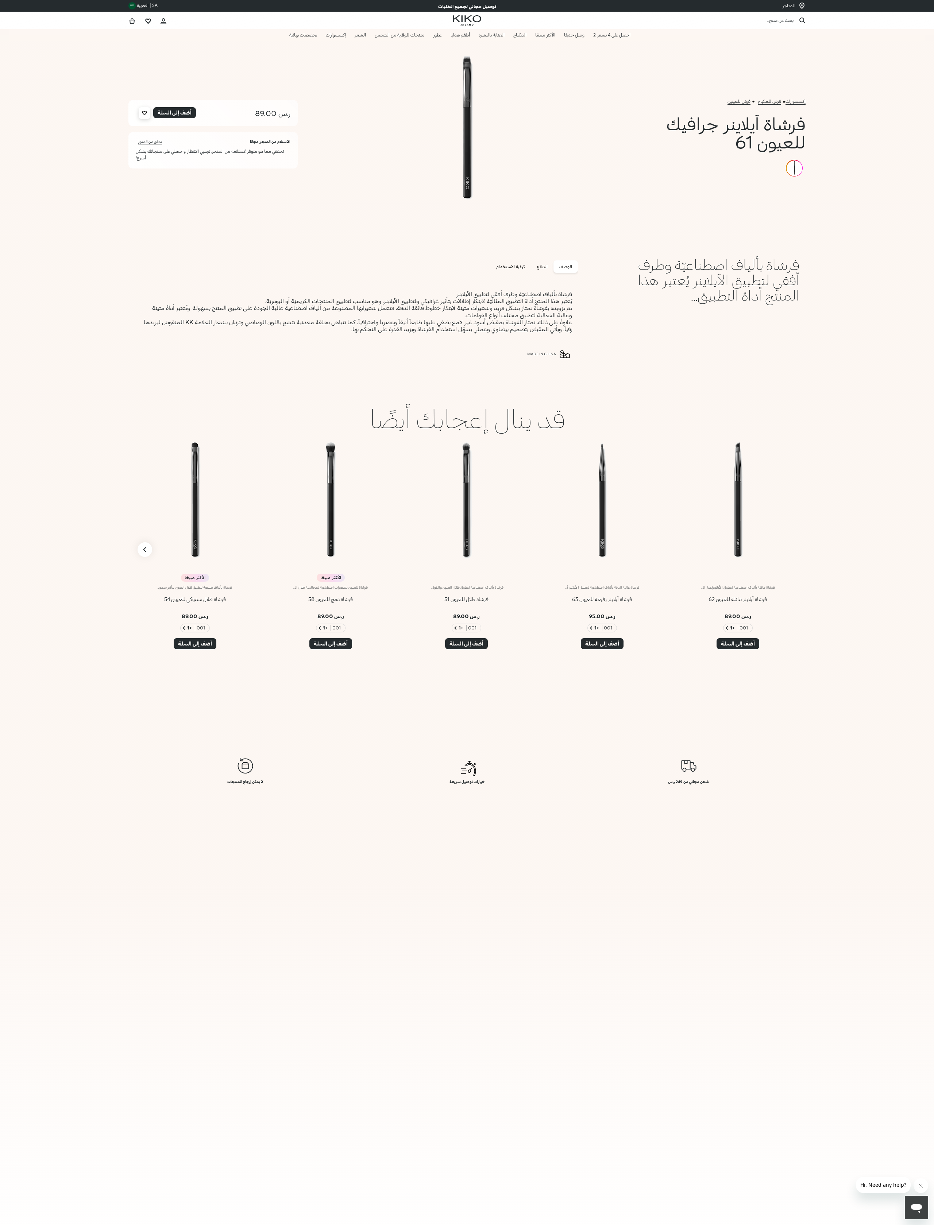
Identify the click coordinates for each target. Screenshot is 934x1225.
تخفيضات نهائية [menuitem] (303, 35)
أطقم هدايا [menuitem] (460, 35)
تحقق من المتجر (150, 141)
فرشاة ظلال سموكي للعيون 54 (195, 599)
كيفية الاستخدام (510, 266)
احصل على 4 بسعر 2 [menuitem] (611, 35)
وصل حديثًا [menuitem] (574, 35)
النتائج (542, 266)
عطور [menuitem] (437, 35)
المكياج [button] (519, 35)
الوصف (565, 266)
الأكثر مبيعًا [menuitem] (545, 35)
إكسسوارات (796, 101)
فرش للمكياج (769, 101)
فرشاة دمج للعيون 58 (330, 599)
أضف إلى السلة (740, 1204)
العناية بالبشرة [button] (492, 35)
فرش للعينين (738, 101)
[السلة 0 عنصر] (132, 20)
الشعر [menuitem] (360, 35)
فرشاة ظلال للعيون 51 (466, 599)
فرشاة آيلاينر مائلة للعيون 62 (738, 599)
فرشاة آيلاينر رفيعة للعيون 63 (602, 599)
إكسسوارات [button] (336, 35)
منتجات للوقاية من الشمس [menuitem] (399, 35)
